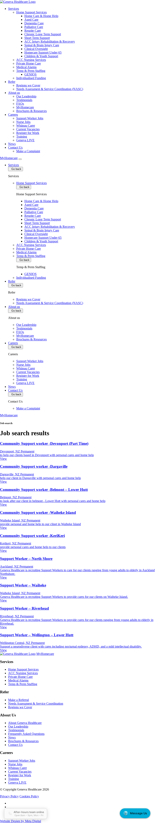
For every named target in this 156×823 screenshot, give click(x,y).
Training (21, 136)
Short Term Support (37, 38)
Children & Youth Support (41, 56)
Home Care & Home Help (41, 16)
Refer (11, 81)
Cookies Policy (29, 796)
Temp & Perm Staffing (30, 70)
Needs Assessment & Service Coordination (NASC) (49, 89)
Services (13, 8)
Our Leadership (26, 96)
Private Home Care (28, 63)
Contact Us (15, 147)
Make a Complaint (28, 151)
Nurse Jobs (23, 122)
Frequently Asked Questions (26, 734)
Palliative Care (33, 27)
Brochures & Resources (31, 111)
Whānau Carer (25, 125)
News (12, 144)
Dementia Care (34, 23)
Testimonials (24, 100)
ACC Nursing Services (31, 60)
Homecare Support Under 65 (43, 52)
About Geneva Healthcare (25, 723)
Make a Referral (18, 700)
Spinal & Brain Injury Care (41, 45)
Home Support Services (31, 12)
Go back (15, 169)
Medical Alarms (26, 67)
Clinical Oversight (36, 49)
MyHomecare (25, 107)
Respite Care (32, 30)
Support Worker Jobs (29, 118)
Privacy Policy (9, 796)
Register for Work (27, 133)
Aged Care (31, 19)
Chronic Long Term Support (42, 34)
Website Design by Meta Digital (20, 821)
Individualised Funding (31, 78)
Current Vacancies (28, 129)
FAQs (20, 103)
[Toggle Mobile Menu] (20, 159)
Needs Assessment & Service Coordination (35, 703)
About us (14, 92)
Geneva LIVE (25, 140)
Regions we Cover (28, 85)
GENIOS (30, 74)
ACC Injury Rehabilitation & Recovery (49, 41)
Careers (13, 114)
